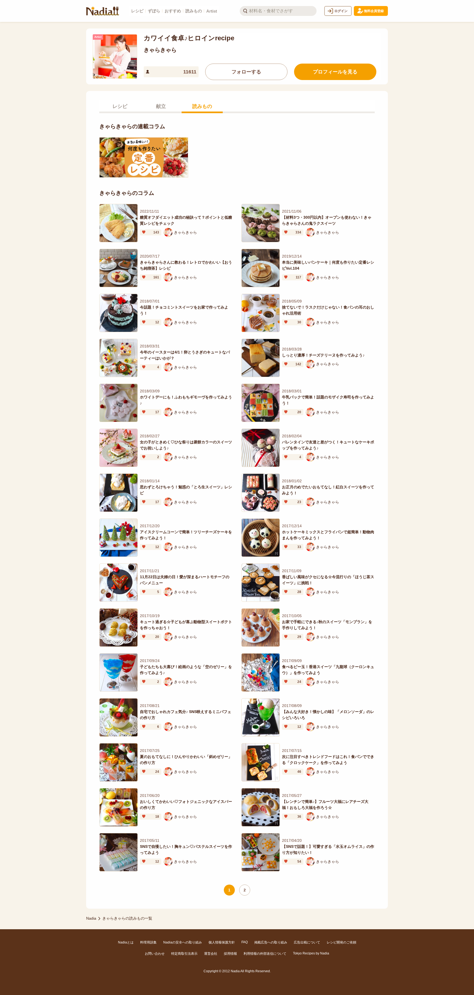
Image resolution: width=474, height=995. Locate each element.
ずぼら (154, 10)
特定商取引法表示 (184, 954)
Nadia (91, 918)
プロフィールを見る (335, 72)
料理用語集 (148, 942)
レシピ (137, 10)
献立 (161, 106)
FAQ (244, 942)
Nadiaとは (126, 942)
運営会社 (210, 954)
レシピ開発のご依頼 (341, 942)
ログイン (341, 11)
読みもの (193, 10)
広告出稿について (307, 942)
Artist (211, 11)
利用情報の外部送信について (265, 954)
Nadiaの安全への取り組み (182, 942)
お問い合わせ (155, 954)
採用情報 (230, 954)
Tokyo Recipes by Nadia (311, 953)
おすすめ (173, 10)
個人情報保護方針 (221, 942)
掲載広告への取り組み (270, 942)
